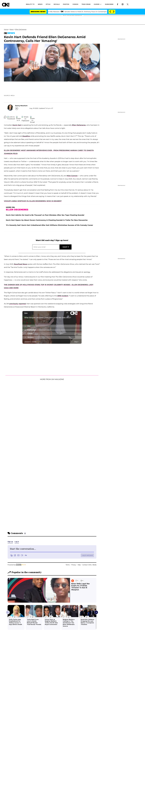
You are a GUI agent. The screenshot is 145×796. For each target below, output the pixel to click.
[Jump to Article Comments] (5, 117)
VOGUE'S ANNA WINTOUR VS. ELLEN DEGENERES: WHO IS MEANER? (33, 201)
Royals (57, 4)
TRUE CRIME (86, 4)
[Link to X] (127, 4)
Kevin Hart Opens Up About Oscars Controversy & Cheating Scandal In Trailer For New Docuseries (47, 220)
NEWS (40, 4)
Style (48, 4)
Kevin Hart (17, 125)
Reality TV (30, 4)
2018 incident (62, 296)
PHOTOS (66, 4)
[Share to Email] (32, 117)
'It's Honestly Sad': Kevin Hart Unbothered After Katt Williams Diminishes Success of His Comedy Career (49, 225)
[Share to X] (18, 117)
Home (6, 29)
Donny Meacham (21, 106)
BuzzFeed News (20, 264)
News (12, 29)
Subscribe (109, 4)
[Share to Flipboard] (25, 117)
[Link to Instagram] (122, 4)
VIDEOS (75, 4)
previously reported (17, 304)
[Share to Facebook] (11, 117)
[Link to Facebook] (117, 4)
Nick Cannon (72, 176)
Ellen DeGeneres (20, 29)
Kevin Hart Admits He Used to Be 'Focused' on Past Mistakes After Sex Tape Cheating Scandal (45, 215)
